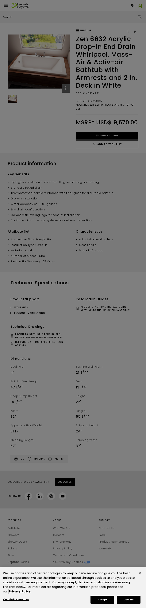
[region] (73, 587)
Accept (102, 599)
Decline (129, 599)
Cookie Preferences (16, 599)
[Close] (140, 573)
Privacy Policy (20, 591)
